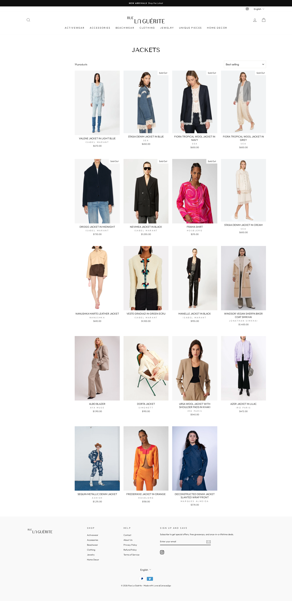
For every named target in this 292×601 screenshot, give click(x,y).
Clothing (147, 27)
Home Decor (217, 27)
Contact (127, 535)
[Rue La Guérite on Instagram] (162, 552)
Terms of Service (131, 554)
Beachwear (125, 27)
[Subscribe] (208, 542)
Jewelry (167, 27)
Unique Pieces (190, 27)
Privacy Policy (130, 544)
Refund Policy (130, 549)
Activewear (75, 27)
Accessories (100, 27)
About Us (128, 540)
